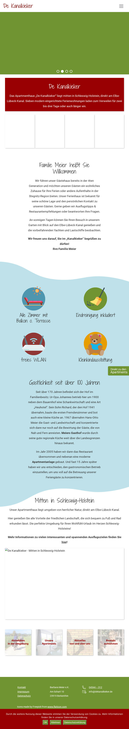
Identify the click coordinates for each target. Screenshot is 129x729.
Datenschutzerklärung (74, 722)
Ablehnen (55, 722)
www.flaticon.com (57, 706)
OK (45, 722)
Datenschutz (24, 696)
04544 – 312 (95, 687)
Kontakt (21, 687)
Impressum (23, 691)
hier (64, 542)
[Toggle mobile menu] (121, 6)
